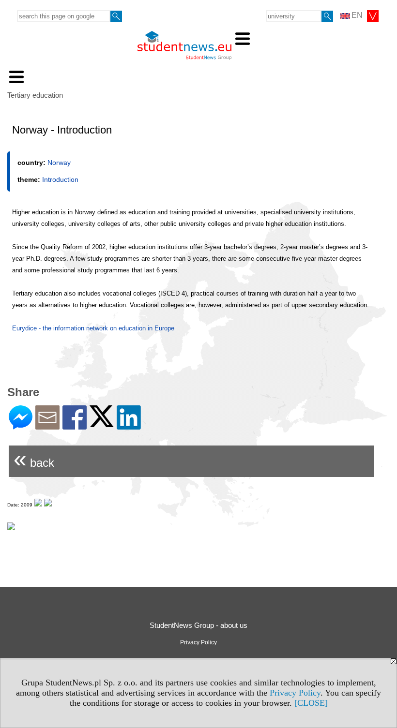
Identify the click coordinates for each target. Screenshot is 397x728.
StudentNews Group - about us (198, 625)
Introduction (60, 179)
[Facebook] (74, 425)
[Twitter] (102, 423)
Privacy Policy (295, 693)
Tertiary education (35, 95)
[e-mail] (47, 425)
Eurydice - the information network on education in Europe (93, 328)
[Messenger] (20, 425)
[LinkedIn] (129, 425)
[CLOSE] (311, 703)
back (34, 459)
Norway (59, 162)
